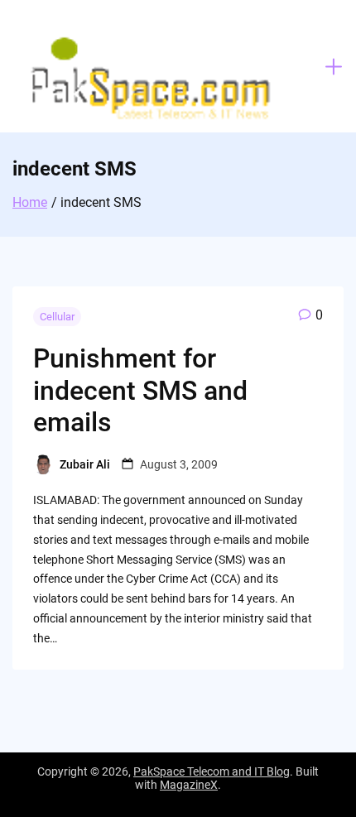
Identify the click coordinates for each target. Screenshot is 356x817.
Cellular (57, 316)
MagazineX (189, 784)
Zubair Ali (85, 464)
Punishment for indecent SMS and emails (140, 390)
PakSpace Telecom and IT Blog (211, 771)
